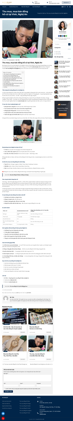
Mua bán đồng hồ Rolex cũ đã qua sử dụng (19, 174)
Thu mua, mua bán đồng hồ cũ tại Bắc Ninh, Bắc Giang (64, 76)
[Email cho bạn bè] (7, 290)
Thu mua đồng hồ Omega (25, 403)
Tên (5, 383)
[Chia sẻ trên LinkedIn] (11, 290)
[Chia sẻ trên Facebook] (3, 290)
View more (23, 332)
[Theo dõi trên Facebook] (59, 36)
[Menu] (70, 6)
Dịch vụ (44, 13)
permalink (29, 292)
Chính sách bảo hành (6, 401)
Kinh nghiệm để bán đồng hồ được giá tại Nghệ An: (13, 83)
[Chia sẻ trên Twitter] (5, 290)
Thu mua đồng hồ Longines (25, 410)
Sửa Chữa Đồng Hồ (36, 6)
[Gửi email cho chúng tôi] (64, 36)
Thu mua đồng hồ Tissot (25, 412)
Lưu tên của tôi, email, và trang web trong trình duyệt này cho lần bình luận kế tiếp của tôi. (22, 388)
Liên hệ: (5, 87)
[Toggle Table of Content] (22, 72)
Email (21, 383)
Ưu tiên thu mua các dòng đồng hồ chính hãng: (13, 78)
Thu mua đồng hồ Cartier (25, 408)
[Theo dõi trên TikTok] (61, 36)
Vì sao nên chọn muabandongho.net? (11, 75)
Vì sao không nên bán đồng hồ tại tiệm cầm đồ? (13, 80)
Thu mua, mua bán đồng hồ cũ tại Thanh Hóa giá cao (15, 364)
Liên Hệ (44, 6)
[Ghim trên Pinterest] (9, 290)
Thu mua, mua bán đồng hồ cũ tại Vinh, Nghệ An (64, 86)
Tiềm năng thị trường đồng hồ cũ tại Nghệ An (12, 74)
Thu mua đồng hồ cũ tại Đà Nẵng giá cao (18, 286)
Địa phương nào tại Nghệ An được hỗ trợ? (12, 76)
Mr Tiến (17, 60)
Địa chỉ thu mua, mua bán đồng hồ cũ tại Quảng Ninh (64, 96)
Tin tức (57, 53)
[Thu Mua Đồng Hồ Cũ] (7, 3)
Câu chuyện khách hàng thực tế (10, 79)
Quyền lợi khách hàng (6, 406)
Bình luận (6, 373)
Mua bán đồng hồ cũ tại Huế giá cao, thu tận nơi (40, 364)
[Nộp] (69, 44)
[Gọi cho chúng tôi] (66, 36)
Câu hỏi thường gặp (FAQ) (9, 84)
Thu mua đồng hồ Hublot (25, 406)
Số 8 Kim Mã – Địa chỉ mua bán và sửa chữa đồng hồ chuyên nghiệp (64, 62)
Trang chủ (4, 6)
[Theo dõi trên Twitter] (62, 36)
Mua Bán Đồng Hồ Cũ (13, 6)
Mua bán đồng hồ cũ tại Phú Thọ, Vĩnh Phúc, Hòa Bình (64, 72)
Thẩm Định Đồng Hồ (25, 6)
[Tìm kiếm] (67, 7)
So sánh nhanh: (7, 81)
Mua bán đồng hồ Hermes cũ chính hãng (64, 67)
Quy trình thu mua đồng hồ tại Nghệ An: (12, 85)
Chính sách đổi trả (6, 403)
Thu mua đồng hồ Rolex (25, 401)
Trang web (39, 383)
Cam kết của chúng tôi (7, 408)
